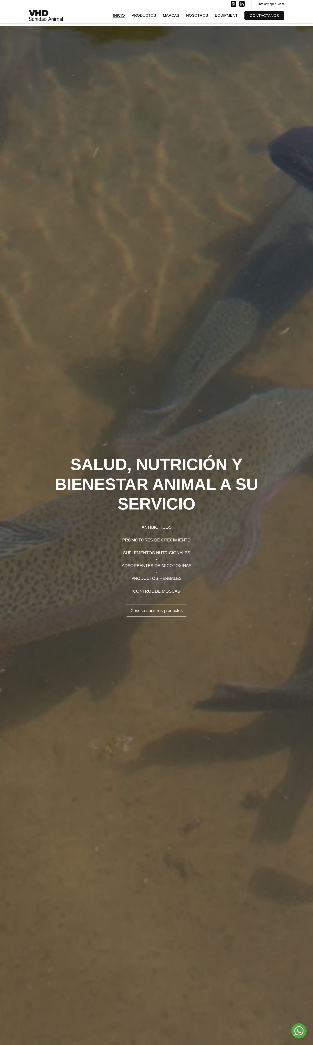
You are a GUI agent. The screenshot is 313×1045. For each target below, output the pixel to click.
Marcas (171, 15)
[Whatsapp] (299, 1031)
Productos (144, 15)
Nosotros (197, 15)
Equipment (226, 15)
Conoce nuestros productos (157, 610)
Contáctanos (264, 15)
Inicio (119, 15)
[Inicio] (46, 15)
